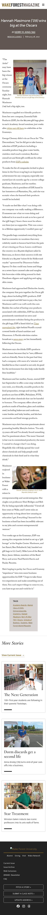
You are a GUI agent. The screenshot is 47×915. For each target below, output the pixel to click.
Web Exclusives (14, 37)
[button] (43, 5)
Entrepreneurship (19, 611)
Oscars (20, 620)
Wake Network (34, 855)
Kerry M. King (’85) (25, 32)
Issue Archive (9, 867)
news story (18, 338)
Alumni (30, 605)
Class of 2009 (18, 608)
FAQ (5, 879)
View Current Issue (11, 655)
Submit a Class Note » (23, 893)
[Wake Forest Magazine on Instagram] (23, 906)
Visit (24, 855)
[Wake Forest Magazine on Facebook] (18, 906)
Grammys (17, 614)
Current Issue (9, 863)
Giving (17, 855)
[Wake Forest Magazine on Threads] (29, 906)
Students (23, 623)
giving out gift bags (15, 127)
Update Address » (24, 900)
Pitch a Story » (23, 887)
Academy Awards (19, 605)
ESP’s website (22, 161)
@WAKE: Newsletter (12, 875)
